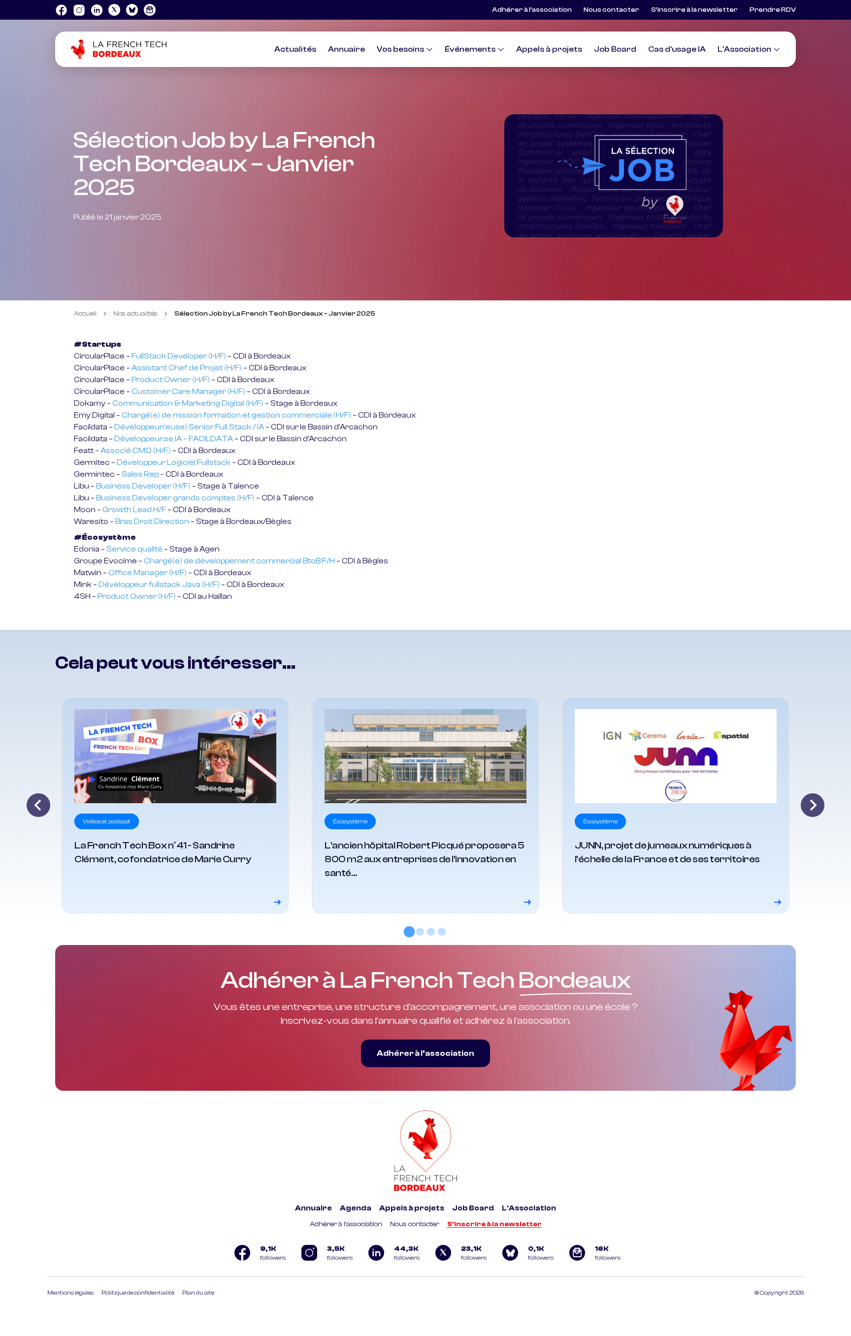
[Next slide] (812, 805)
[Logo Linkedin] (96, 10)
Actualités (295, 49)
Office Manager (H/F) (147, 572)
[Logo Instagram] (79, 10)
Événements (470, 49)
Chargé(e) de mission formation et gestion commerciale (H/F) (236, 415)
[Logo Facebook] (61, 10)
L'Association (744, 49)
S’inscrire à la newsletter (694, 10)
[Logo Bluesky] (132, 10)
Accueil (85, 314)
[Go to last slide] (38, 805)
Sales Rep (140, 474)
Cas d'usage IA (677, 49)
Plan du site (198, 1292)
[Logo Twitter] (114, 10)
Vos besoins (400, 49)
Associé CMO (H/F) (135, 450)
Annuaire (346, 49)
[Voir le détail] (175, 805)
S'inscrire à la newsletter (494, 1224)
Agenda (355, 1208)
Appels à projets (549, 49)
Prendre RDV (773, 10)
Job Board (615, 49)
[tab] (409, 931)
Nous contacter (611, 10)
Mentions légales (70, 1292)
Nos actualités (135, 314)
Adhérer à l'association (346, 1224)
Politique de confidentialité (137, 1292)
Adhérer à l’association (532, 10)
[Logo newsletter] (150, 10)
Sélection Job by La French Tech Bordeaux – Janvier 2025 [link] (274, 314)
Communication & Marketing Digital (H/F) (187, 403)
